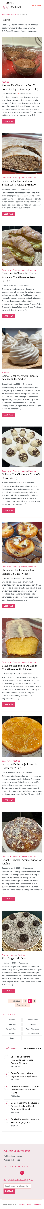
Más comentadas (32, 1048)
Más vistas (11, 1048)
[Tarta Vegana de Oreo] (22, 912)
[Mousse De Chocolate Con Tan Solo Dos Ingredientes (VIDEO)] (22, 39)
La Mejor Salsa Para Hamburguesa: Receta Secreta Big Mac (22, 1059)
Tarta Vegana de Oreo (14, 958)
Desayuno (6, 177)
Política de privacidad (13, 1156)
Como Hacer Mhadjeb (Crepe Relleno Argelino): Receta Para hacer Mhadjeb (25, 1106)
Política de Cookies (12, 1160)
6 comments (27, 772)
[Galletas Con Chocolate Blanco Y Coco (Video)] (22, 428)
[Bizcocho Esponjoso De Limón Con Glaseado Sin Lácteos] (22, 619)
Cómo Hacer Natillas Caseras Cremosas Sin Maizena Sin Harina (25, 1089)
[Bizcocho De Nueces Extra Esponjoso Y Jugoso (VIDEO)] (22, 135)
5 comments (28, 384)
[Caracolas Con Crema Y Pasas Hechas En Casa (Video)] (22, 524)
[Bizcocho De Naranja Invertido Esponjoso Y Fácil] (22, 718)
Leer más (8, 121)
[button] (36, 5)
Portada (5, 15)
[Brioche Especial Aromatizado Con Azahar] (22, 813)
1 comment (27, 578)
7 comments (27, 674)
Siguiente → (23, 1005)
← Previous (14, 1001)
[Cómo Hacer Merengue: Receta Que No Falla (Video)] (22, 329)
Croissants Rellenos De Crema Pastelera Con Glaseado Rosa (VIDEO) (19, 277)
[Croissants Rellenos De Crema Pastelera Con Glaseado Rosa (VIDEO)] (22, 227)
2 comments (24, 285)
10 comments (28, 868)
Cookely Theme (25, 1204)
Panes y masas (20, 177)
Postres (14, 15)
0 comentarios (25, 94)
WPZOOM (37, 1204)
